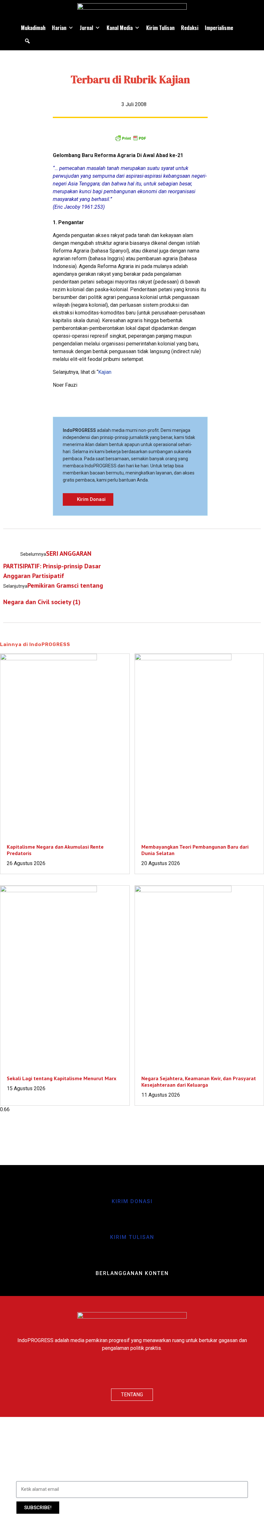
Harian (59, 28)
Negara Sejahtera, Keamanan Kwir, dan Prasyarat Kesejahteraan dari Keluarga (198, 1081)
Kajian (104, 372)
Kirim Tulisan (160, 28)
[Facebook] (113, 1372)
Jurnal (86, 28)
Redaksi (189, 28)
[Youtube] (151, 1372)
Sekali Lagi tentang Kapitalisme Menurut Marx (61, 1078)
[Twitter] (132, 1372)
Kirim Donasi (132, 1201)
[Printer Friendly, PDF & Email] (130, 138)
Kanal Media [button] (120, 28)
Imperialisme (219, 28)
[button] (27, 41)
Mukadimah (33, 28)
